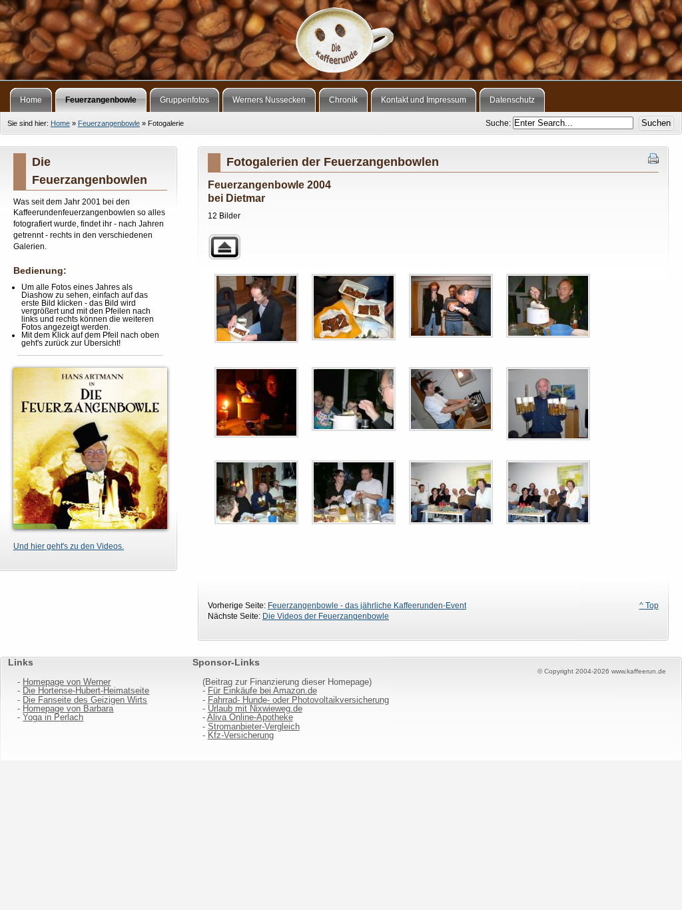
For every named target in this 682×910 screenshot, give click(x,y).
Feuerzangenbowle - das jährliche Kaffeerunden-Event (367, 605)
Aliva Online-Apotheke (250, 717)
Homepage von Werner (67, 682)
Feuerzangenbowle (109, 123)
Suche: (499, 123)
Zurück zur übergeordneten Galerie (224, 247)
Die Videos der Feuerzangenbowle (325, 616)
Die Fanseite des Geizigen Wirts (85, 700)
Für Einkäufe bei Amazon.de (262, 690)
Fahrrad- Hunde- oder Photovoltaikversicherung (298, 700)
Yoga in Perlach (53, 717)
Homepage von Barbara (68, 708)
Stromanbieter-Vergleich (254, 726)
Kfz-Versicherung (241, 735)
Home (60, 123)
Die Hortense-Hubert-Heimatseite (86, 690)
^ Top (649, 605)
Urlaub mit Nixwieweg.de (255, 708)
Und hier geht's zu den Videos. (68, 546)
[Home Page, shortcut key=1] (341, 36)
